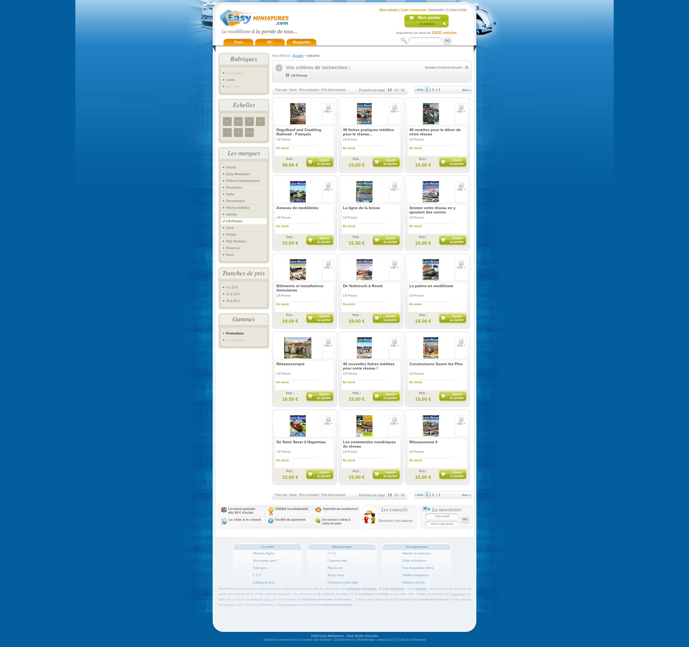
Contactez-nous (337, 560)
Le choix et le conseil (245, 520)
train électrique (394, 588)
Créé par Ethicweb (412, 640)
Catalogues (234, 73)
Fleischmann (235, 201)
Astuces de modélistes (297, 208)
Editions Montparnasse (243, 181)
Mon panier (429, 17)
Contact (452, 10)
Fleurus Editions (238, 208)
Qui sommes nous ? (265, 560)
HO (238, 121)
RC (270, 42)
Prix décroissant (333, 90)
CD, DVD (233, 87)
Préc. (420, 90)
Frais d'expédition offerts (418, 568)
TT (260, 121)
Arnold (231, 167)
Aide (463, 10)
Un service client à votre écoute (336, 521)
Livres (230, 80)
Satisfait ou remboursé (340, 509)
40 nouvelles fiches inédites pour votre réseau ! (369, 366)
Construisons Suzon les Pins (436, 364)
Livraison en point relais (343, 582)
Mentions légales (264, 553)
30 (396, 90)
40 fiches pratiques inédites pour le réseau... (368, 132)
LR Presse (234, 221)
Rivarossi (233, 248)
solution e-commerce (279, 640)
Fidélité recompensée (291, 509)
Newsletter (436, 10)
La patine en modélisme (431, 286)
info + (328, 111)
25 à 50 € (233, 301)
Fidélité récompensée (415, 575)
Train (238, 42)
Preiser (231, 235)
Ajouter (324, 162)
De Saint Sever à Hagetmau (301, 442)
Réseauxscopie (290, 364)
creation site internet (316, 640)
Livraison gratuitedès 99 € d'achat (241, 511)
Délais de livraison (414, 560)
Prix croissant (309, 90)
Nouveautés (235, 340)
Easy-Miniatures (238, 174)
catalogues (458, 594)
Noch (230, 228)
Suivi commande (413, 10)
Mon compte (388, 10)
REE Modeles (236, 241)
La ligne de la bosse (361, 208)
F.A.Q (332, 553)
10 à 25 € (233, 294)
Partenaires (260, 568)
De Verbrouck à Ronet (363, 286)
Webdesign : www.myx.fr (376, 640)
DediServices (344, 640)
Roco (230, 255)
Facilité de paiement (290, 520)
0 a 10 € (232, 287)
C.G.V (257, 575)
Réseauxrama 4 (423, 442)
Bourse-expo (336, 575)
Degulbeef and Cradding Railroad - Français (298, 132)
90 (403, 90)
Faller (230, 194)
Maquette (301, 42)
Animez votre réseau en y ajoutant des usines (432, 210)
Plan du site (335, 568)
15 (390, 90)
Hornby (231, 214)
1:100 (249, 132)
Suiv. (465, 90)
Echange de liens (263, 582)
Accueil (298, 56)
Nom (293, 90)
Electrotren (234, 187)
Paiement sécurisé (413, 582)
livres (267, 599)
